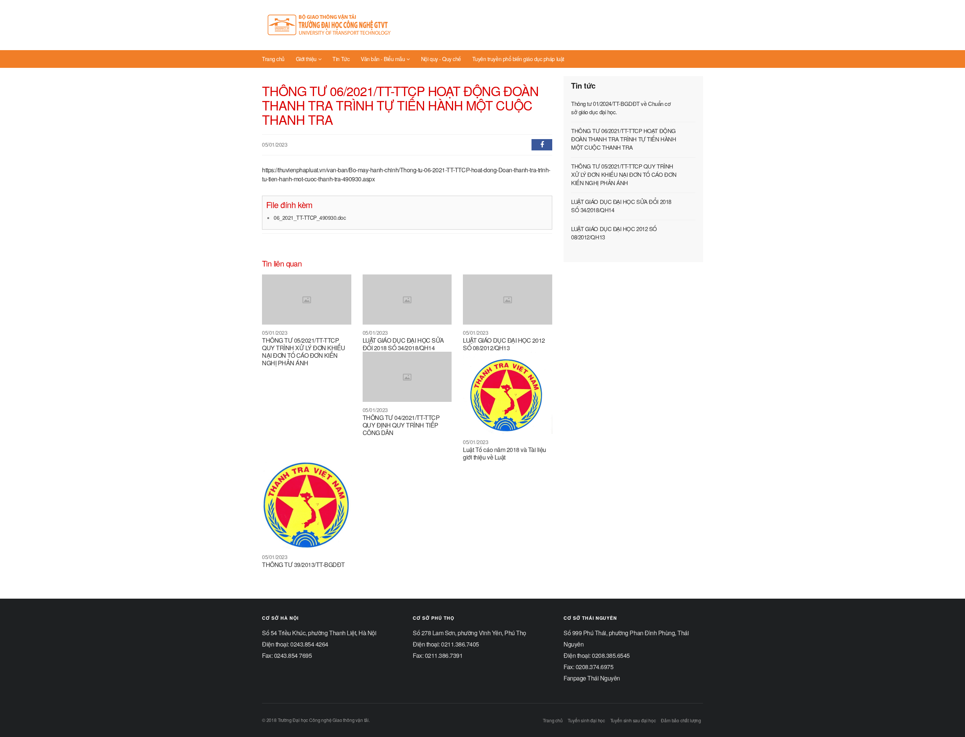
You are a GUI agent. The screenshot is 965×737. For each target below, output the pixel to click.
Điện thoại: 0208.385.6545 (597, 655)
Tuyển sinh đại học (586, 720)
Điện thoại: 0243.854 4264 (295, 644)
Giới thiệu (306, 59)
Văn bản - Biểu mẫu (383, 59)
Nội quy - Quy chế (441, 59)
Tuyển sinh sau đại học (633, 720)
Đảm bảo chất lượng (681, 720)
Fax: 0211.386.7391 (438, 655)
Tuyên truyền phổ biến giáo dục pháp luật (518, 59)
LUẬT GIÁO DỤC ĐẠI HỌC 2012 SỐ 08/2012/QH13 (504, 344)
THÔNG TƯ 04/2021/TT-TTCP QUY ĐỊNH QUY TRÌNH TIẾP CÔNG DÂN (401, 425)
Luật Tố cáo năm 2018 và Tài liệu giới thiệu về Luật (504, 453)
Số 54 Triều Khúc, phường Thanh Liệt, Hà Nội (319, 632)
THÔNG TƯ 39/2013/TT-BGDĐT (303, 564)
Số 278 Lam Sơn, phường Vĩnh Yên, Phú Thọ (469, 632)
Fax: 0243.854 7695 (287, 655)
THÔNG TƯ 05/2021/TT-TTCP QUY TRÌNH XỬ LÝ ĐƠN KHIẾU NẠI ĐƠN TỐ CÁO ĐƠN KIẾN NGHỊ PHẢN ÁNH (303, 351)
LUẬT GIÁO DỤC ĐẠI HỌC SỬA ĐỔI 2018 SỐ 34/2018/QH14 (403, 344)
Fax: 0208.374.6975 (588, 666)
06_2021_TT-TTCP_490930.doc (310, 217)
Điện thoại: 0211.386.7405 (446, 644)
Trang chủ (273, 59)
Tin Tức (340, 59)
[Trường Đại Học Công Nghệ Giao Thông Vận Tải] (329, 25)
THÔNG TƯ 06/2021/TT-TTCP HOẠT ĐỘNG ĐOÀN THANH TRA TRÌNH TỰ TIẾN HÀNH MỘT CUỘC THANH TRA (623, 139)
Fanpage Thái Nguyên (592, 678)
